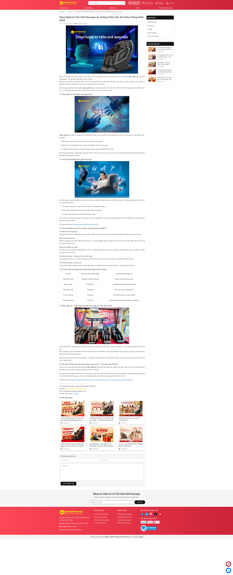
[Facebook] (142, 514)
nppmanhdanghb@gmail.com (73, 530)
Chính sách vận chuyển (101, 520)
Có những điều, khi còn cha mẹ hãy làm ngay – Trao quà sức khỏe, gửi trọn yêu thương (102, 419)
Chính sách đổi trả (100, 523)
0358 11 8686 (73, 394)
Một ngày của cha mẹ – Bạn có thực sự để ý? (129, 419)
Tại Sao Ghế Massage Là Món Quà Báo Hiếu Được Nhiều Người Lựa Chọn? (72, 419)
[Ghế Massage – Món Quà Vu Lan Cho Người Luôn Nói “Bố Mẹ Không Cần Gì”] (102, 434)
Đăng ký (139, 502)
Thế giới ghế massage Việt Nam (76, 389)
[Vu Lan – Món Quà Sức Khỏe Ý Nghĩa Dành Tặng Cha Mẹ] (131, 434)
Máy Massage (151, 33)
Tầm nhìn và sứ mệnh (101, 514)
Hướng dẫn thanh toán (124, 517)
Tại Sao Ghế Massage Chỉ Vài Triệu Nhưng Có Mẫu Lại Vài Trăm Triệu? (72, 445)
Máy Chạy (150, 26)
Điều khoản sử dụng (123, 523)
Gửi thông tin (68, 484)
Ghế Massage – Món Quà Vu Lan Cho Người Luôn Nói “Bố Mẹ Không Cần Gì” (101, 445)
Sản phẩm (113, 8)
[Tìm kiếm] (123, 3)
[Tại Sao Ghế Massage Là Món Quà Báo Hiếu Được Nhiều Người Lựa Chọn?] (73, 408)
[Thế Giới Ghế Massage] (68, 3)
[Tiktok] (155, 514)
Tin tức (137, 8)
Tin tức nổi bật (153, 44)
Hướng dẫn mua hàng (124, 514)
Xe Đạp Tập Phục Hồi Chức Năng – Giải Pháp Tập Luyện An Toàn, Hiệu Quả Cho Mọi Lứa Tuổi (102, 380)
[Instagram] (151, 514)
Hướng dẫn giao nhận (124, 520)
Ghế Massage (151, 22)
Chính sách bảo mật (100, 517)
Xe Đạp (149, 29)
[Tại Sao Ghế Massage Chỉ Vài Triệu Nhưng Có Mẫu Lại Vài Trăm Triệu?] (73, 434)
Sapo (141, 537)
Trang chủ (64, 8)
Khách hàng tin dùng (165, 8)
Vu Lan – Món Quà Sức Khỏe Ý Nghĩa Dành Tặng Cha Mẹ (131, 445)
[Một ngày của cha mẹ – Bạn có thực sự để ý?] (131, 408)
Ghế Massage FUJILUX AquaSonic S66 (85, 224)
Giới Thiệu (88, 8)
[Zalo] (146, 514)
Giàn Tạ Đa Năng (152, 36)
